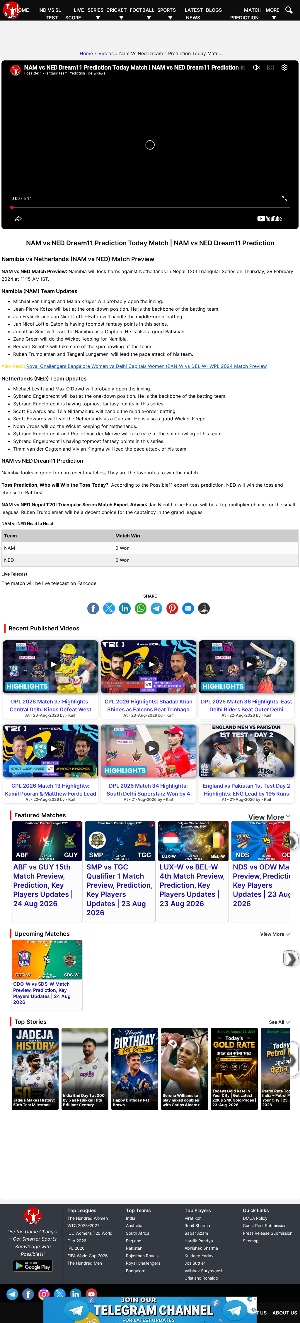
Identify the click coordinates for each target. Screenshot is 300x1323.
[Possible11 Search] (289, 11)
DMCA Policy (255, 1218)
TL (158, 607)
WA (142, 607)
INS (45, 1293)
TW (110, 607)
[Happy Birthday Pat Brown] (134, 1068)
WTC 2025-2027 (83, 1225)
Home (22, 10)
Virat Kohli (194, 1218)
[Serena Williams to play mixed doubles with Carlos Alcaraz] (184, 1068)
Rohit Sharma (197, 1225)
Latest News (194, 14)
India (130, 1218)
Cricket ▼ (116, 14)
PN (173, 607)
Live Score (74, 14)
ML (189, 607)
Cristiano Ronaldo (201, 1277)
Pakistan (134, 1248)
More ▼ (272, 14)
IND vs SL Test (49, 14)
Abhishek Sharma (201, 1248)
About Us (284, 1313)
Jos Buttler (195, 1263)
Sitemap (251, 1240)
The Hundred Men (84, 1263)
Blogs (214, 10)
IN (77, 1293)
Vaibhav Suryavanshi (204, 1270)
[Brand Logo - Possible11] (32, 1224)
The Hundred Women (87, 1218)
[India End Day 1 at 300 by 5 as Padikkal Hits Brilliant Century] (85, 1068)
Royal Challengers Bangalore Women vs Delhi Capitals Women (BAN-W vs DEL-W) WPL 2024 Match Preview (146, 366)
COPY (205, 607)
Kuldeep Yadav (199, 1255)
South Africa (137, 1233)
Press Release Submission (267, 1233)
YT (93, 1293)
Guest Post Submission (265, 1225)
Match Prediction (246, 14)
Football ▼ (142, 14)
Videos (106, 53)
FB (94, 607)
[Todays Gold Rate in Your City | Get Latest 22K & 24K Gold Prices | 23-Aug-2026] (234, 1068)
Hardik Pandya (199, 1240)
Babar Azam (196, 1233)
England (134, 1240)
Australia (134, 1225)
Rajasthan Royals (142, 1255)
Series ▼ (95, 14)
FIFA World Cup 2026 (87, 1255)
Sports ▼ (166, 14)
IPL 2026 (76, 1248)
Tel (13, 1293)
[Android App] (32, 1272)
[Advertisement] (150, 34)
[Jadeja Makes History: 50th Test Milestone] (35, 1068)
